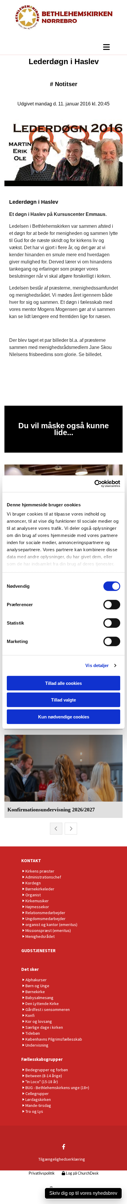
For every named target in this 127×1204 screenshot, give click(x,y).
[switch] (111, 604)
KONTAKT (31, 860)
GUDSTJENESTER (38, 950)
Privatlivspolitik (42, 1173)
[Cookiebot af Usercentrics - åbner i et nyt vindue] (94, 484)
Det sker (30, 969)
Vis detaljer (97, 665)
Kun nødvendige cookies (63, 716)
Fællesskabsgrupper (42, 1059)
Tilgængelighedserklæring (61, 1159)
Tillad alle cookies (63, 682)
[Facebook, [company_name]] (63, 1146)
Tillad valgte (63, 699)
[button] (63, 47)
